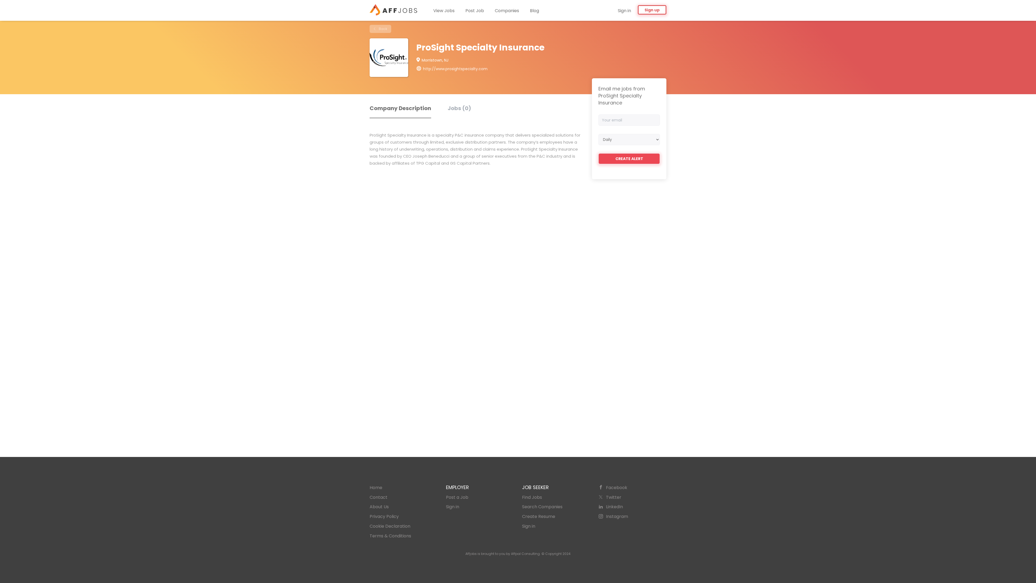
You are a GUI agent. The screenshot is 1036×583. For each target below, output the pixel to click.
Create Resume (538, 516)
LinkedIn (614, 507)
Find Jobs (532, 497)
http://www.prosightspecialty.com (455, 69)
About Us (379, 507)
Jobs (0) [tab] (459, 108)
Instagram (617, 516)
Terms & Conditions (390, 536)
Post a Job (457, 497)
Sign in (624, 11)
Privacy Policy (384, 516)
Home (376, 487)
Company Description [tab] (400, 108)
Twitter (613, 497)
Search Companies (542, 507)
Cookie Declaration (390, 526)
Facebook (616, 487)
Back (382, 28)
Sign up (652, 10)
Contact (378, 497)
